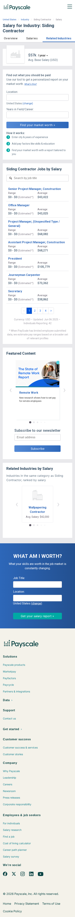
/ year (42, 55)
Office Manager (19, 205)
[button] (10, 38)
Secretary (15, 291)
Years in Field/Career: (20, 109)
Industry (25, 19)
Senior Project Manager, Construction (34, 189)
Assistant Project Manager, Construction (36, 242)
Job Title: (19, 578)
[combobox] (37, 97)
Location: (12, 92)
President (15, 258)
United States (9, 19)
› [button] (64, 390)
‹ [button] (10, 390)
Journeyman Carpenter (24, 275)
